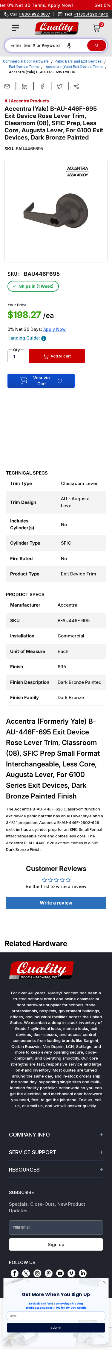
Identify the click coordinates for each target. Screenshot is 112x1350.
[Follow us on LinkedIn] (83, 1273)
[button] (69, 45)
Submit (55, 1327)
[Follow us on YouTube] (60, 1273)
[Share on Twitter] (60, 86)
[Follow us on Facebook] (14, 1273)
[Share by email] (7, 86)
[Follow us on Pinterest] (49, 1273)
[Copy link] (76, 86)
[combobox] (46, 45)
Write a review (56, 903)
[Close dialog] (104, 1282)
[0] (96, 28)
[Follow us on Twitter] (26, 1273)
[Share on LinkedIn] (25, 86)
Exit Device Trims (24, 67)
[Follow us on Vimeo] (71, 1273)
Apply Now (54, 329)
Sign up (56, 1244)
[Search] (96, 45)
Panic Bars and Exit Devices (78, 61)
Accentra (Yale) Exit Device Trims (74, 67)
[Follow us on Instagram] (37, 1273)
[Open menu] (15, 27)
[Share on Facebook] (42, 86)
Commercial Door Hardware (26, 61)
